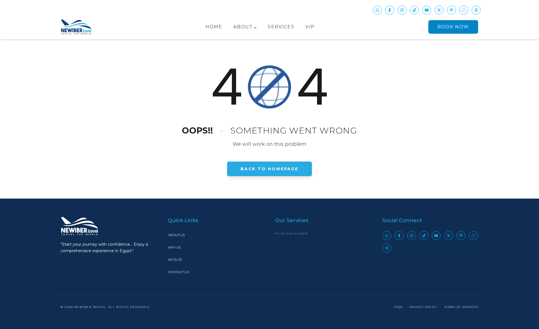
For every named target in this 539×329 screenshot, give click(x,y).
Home (213, 26)
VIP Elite (175, 259)
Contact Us (178, 272)
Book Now (453, 26)
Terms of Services (461, 307)
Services (281, 26)
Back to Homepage (269, 168)
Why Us (174, 247)
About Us (176, 235)
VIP (310, 26)
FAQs (398, 307)
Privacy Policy (423, 307)
